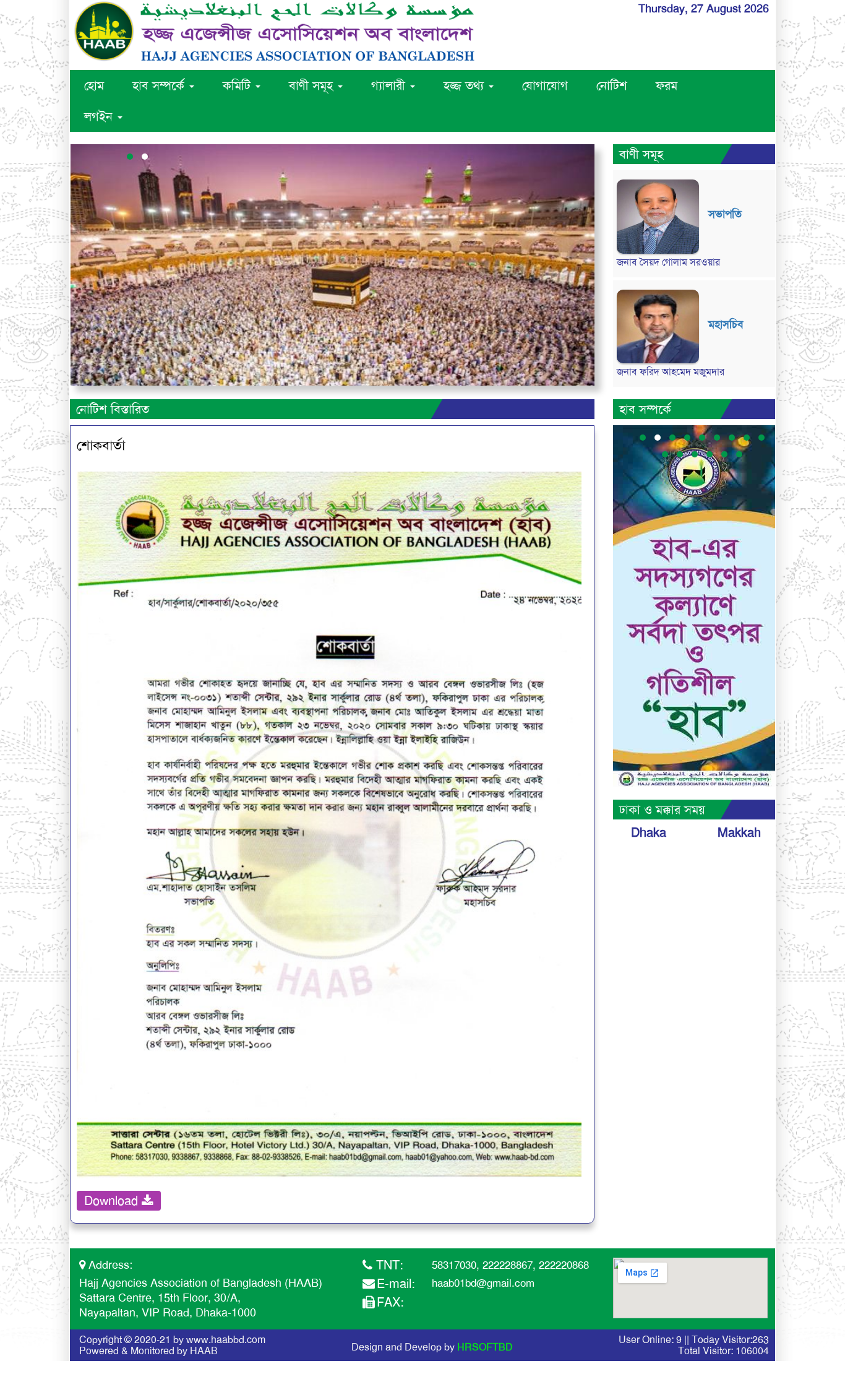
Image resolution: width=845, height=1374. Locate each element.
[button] (129, 156)
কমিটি (238, 85)
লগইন (100, 116)
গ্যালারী (390, 85)
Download (113, 1201)
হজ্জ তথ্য (465, 85)
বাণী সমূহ (313, 85)
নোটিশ (611, 85)
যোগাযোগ (545, 85)
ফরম (666, 85)
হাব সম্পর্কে (160, 85)
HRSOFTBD (485, 1347)
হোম (94, 85)
